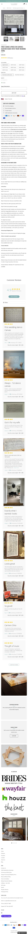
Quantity (2, 78)
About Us (3, 859)
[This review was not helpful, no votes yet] (22, 345)
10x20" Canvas (13, 64)
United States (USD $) (13, 922)
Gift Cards (3, 885)
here (11, 133)
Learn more (14, 735)
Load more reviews (14, 664)
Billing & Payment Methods (6, 880)
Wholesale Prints (4, 891)
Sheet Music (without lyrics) (7, 74)
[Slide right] (25, 39)
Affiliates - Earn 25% (5, 883)
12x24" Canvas (5, 67)
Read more (16, 467)
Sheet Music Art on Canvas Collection (18, 129)
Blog (2, 861)
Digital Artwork (5, 64)
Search (2, 887)
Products (3, 853)
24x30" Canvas (21, 67)
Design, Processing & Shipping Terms (8, 874)
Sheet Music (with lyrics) (19, 74)
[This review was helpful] (19, 433)
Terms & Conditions (5, 878)
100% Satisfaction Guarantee (7, 870)
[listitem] (14, 1)
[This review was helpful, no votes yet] (19, 345)
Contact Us (3, 868)
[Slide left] (3, 39)
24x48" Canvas (13, 69)
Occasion (3, 855)
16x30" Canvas (13, 67)
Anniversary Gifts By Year (6, 872)
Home (2, 851)
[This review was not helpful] (22, 615)
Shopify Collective (4, 889)
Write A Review (14, 296)
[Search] (26, 4)
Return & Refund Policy (6, 876)
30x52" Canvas (21, 69)
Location (3, 857)
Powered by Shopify (14, 930)
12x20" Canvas (21, 64)
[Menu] (1, 4)
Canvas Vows (4, 44)
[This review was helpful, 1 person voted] (19, 396)
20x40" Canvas (5, 69)
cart (16, 206)
